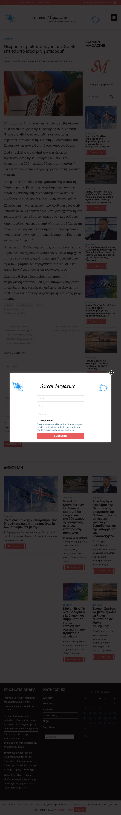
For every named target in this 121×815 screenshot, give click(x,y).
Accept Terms (46, 421)
